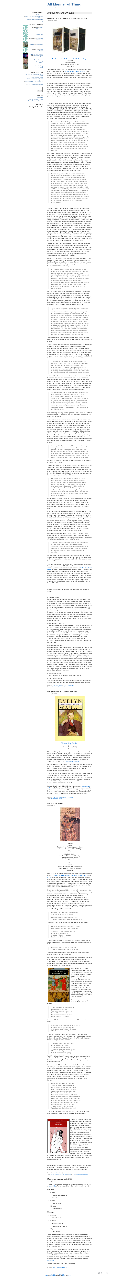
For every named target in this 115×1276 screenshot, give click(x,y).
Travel (60, 798)
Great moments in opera (36, 99)
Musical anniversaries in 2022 (59, 1179)
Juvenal (65, 1174)
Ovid (68, 875)
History (69, 687)
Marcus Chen (37, 59)
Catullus (55, 875)
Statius (85, 875)
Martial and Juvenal (55, 803)
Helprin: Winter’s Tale (37, 14)
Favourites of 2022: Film (39, 39)
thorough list (52, 1186)
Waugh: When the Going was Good (62, 692)
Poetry (73, 1174)
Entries (46, 1275)
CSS (70, 1275)
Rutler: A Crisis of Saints (37, 77)
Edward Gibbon (62, 687)
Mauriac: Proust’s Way (37, 21)
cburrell (32, 44)
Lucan (49, 877)
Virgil (60, 875)
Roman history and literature (35, 100)
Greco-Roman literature (57, 1174)
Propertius (74, 875)
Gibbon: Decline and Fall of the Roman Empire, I (67, 18)
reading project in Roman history (75, 71)
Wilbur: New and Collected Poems (34, 16)
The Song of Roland (40, 66)
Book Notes (40, 97)
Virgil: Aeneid (39, 17)
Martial (69, 1174)
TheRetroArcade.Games (36, 54)
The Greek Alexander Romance (35, 19)
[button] (70, 40)
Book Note (55, 685)
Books (60, 685)
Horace (64, 875)
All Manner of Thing (64, 4)
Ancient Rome (54, 687)
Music (54, 1267)
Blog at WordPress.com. (57, 1274)
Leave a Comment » (68, 685)
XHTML (64, 1275)
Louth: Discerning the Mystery (35, 84)
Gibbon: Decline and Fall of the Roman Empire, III (35, 79)
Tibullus (80, 875)
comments (53, 1275)
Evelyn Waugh (54, 798)
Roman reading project (82, 1174)
